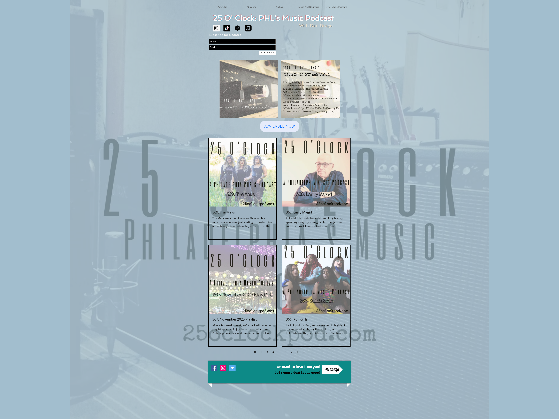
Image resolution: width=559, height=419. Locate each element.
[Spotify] (237, 28)
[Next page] (297, 352)
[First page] (255, 352)
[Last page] (303, 352)
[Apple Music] (248, 28)
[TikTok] (226, 28)
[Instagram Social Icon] (216, 28)
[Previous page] (261, 352)
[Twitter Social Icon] (232, 368)
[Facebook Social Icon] (214, 368)
